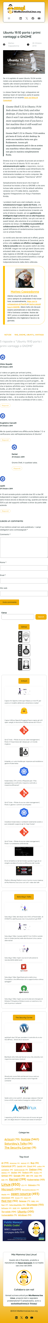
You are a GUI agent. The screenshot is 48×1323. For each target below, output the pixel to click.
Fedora (27, 1172)
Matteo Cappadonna (25, 291)
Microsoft (11, 1189)
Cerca (4, 613)
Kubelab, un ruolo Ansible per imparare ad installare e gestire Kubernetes (24, 762)
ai (5, 1162)
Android (25, 1163)
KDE (4, 1180)
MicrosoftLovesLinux (30, 1190)
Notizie (7, 335)
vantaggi (39, 335)
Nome (3, 562)
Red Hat (9, 1200)
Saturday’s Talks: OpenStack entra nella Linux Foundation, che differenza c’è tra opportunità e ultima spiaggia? (24, 979)
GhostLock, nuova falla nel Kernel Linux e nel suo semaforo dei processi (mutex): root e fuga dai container (22, 1078)
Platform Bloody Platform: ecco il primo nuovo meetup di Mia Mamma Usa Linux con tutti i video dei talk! (24, 881)
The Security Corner (24, 1017)
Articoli (24, 681)
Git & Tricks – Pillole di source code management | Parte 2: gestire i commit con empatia (22, 803)
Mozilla (5, 1194)
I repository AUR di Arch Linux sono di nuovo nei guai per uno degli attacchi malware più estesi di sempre (23, 1118)
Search (41, 617)
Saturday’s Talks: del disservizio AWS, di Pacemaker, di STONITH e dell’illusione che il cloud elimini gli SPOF (24, 918)
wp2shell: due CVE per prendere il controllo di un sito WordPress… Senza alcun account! (23, 1038)
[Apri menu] (8, 18)
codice (41, 1166)
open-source (25, 1194)
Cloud (31, 1166)
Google (19, 1175)
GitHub (24, 627)
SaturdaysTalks (17, 1205)
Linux (10, 1184)
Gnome (22, 335)
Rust (4, 1205)
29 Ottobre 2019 (6, 367)
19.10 (16, 335)
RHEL (35, 1201)
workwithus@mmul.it (20, 1303)
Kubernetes (36, 1179)
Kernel (17, 1179)
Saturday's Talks (18, 1143)
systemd (27, 1208)
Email (3, 575)
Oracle (19, 1198)
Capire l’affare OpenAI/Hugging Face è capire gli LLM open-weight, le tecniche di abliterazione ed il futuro (23, 721)
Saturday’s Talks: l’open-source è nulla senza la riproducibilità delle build (21, 959)
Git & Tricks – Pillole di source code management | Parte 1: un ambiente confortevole (22, 842)
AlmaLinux (15, 1163)
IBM (29, 1176)
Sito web (3, 588)
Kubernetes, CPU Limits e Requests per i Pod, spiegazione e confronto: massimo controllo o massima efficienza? (21, 783)
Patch (27, 1198)
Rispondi (5, 405)
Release (24, 1201)
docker (16, 1172)
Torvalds (8, 1211)
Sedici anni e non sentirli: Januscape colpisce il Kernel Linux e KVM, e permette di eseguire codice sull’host (24, 1099)
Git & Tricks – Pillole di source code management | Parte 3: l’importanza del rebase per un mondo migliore (22, 742)
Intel (38, 1176)
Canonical (8, 1166)
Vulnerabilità (9, 1215)
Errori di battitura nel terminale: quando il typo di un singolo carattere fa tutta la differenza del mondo (23, 862)
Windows (24, 1215)
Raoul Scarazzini (25, 1263)
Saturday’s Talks (24, 897)
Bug (35, 1163)
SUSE (16, 1208)
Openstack (7, 1198)
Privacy (33, 1303)
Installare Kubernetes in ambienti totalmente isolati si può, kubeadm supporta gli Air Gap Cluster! (24, 823)
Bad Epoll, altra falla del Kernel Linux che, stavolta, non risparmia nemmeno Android (24, 1058)
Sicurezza (35, 1204)
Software (6, 1208)
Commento (5, 534)
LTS (24, 1185)
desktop (5, 1173)
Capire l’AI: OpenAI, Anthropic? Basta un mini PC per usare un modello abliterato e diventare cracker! (23, 702)
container (7, 1170)
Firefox (38, 1173)
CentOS (21, 1166)
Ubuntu (30, 335)
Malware (34, 1185)
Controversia (21, 1170)
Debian (35, 1169)
